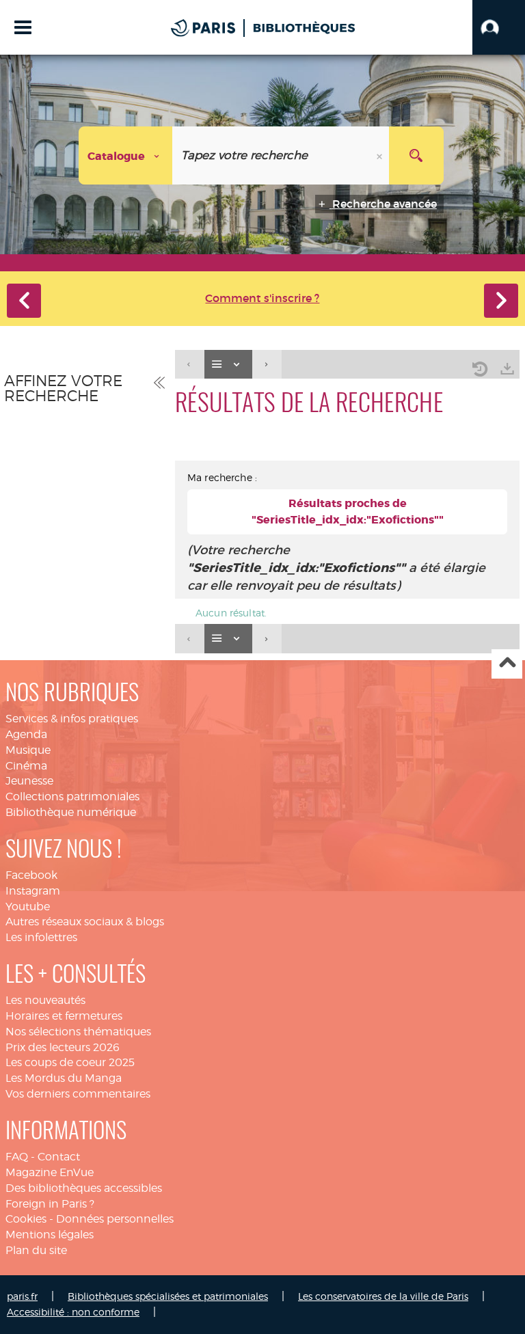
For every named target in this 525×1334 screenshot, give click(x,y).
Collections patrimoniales (72, 796)
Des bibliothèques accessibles (83, 1188)
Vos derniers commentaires (77, 1093)
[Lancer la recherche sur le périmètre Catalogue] (416, 155)
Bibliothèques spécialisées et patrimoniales (168, 1296)
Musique (28, 750)
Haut (507, 664)
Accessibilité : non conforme (73, 1312)
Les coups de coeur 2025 (70, 1062)
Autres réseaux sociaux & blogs (84, 921)
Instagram (32, 890)
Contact (59, 1156)
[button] (498, 27)
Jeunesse (29, 780)
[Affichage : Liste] (228, 364)
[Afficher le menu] (23, 27)
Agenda (26, 734)
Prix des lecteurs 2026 (62, 1047)
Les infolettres (41, 937)
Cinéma (26, 765)
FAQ (16, 1156)
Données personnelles (115, 1218)
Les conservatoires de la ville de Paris (383, 1296)
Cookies (25, 1218)
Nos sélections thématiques (78, 1031)
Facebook (31, 875)
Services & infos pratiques (71, 718)
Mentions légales (49, 1234)
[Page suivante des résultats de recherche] (267, 364)
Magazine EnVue (49, 1172)
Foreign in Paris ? (49, 1203)
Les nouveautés (45, 1000)
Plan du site (36, 1250)
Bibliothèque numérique (70, 812)
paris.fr (22, 1296)
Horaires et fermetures (63, 1015)
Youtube (27, 906)
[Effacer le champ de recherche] (381, 155)
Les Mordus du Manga (63, 1078)
